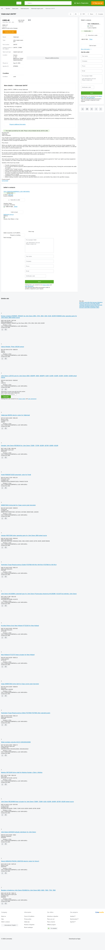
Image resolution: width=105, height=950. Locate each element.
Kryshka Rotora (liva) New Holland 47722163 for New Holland (20, 625)
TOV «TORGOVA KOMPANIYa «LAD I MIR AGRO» (17, 191)
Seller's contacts (5, 921)
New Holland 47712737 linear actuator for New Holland (17, 654)
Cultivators (99, 302)
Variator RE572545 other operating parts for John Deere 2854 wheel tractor (24, 535)
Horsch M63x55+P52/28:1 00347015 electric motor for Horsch (20, 861)
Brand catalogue (28, 927)
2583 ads (10, 194)
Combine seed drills (84, 302)
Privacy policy (27, 919)
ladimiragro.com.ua (9, 214)
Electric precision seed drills (89, 307)
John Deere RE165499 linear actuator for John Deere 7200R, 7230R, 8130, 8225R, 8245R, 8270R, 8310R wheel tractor (37, 801)
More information (85, 49)
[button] (70, 14)
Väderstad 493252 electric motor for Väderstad (15, 415)
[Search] (26, 3)
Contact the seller (9, 32)
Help (2, 919)
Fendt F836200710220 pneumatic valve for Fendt (16, 474)
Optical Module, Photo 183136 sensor (12, 346)
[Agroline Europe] (7, 3)
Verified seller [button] (10, 193)
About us (3, 916)
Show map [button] (31, 231)
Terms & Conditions (29, 916)
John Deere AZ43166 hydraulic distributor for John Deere (18, 832)
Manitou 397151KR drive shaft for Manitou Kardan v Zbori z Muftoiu (21, 772)
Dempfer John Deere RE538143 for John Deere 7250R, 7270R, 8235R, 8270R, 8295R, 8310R (29, 445)
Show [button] (15, 206)
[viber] (4, 209)
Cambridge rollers (94, 307)
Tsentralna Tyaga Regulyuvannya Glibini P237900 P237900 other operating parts (25, 713)
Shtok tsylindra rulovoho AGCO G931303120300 (16, 742)
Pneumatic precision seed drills (87, 303)
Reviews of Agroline (29, 924)
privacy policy (45, 284)
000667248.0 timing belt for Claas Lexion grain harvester (18, 505)
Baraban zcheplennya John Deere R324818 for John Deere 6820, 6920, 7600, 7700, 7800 (28, 890)
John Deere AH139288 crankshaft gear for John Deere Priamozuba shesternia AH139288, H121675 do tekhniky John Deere (39, 594)
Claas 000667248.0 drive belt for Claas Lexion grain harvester (20, 684)
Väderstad (16, 37)
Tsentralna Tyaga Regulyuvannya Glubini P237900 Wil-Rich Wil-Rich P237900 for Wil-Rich (29, 564)
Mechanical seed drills (91, 305)
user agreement (29, 286)
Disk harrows (93, 302)
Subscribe (6, 396)
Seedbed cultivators (90, 306)
